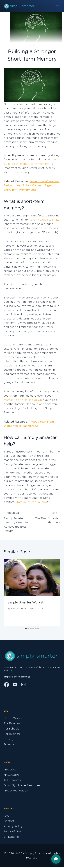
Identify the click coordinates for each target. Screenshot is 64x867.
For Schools (11, 728)
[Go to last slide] (8, 592)
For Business (12, 734)
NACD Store (11, 775)
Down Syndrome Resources (22, 785)
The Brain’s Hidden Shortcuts (47, 518)
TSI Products (12, 780)
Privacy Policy (13, 826)
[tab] (26, 628)
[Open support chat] (56, 859)
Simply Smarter (19, 608)
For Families (12, 723)
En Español (11, 836)
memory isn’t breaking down (23, 400)
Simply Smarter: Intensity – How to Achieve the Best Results (16, 522)
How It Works (13, 718)
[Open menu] (57, 6)
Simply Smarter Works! (25, 602)
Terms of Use (12, 831)
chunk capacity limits (45, 219)
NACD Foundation (16, 790)
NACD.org (10, 769)
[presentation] (32, 577)
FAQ (6, 815)
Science (9, 744)
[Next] (55, 592)
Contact (9, 821)
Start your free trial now (31, 502)
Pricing (8, 739)
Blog (32, 45)
